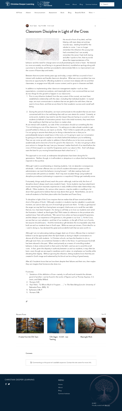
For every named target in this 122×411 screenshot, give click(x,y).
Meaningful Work (86, 337)
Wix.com (107, 405)
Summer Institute (64, 393)
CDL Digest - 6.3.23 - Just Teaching (59, 338)
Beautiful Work (80, 12)
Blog (69, 12)
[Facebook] (6, 384)
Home (60, 384)
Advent (28, 12)
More (91, 12)
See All (104, 314)
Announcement (40, 12)
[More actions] (95, 26)
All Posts (19, 12)
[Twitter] (9, 384)
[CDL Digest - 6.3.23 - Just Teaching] (61, 325)
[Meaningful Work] (92, 325)
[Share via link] (27, 301)
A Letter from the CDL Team (28, 337)
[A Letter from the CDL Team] (30, 325)
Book (62, 12)
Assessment (53, 12)
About (60, 387)
